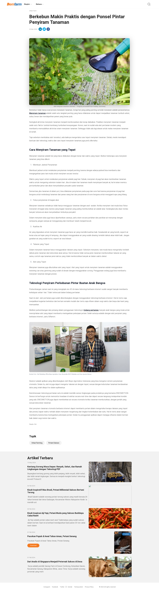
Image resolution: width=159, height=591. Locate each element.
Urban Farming (37, 443)
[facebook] (48, 29)
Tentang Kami (78, 587)
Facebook (55, 587)
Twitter (62, 587)
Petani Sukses (53, 443)
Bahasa (39, 4)
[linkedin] (40, 29)
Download (33, 545)
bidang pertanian (91, 310)
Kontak (70, 587)
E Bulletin (126, 534)
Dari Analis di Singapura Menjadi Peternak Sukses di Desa (54, 561)
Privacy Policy (89, 587)
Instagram (47, 587)
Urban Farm (33, 11)
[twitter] (44, 29)
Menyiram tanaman (37, 113)
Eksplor (27, 4)
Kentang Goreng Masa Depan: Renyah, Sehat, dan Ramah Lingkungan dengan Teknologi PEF (54, 467)
